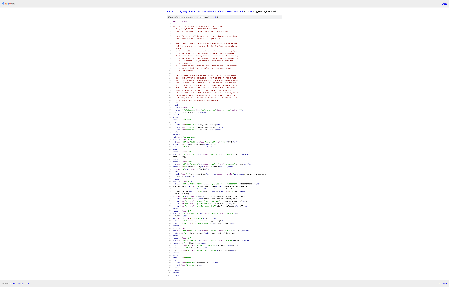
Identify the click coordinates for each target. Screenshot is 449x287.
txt (439, 283)
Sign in (444, 4)
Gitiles (14, 283)
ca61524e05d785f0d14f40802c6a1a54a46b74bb (220, 11)
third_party (181, 11)
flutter (170, 11)
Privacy (20, 283)
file (215, 17)
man (250, 11)
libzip (192, 11)
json (445, 283)
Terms (27, 283)
